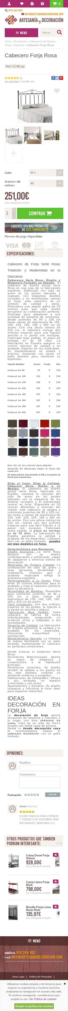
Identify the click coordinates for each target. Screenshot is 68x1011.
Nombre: (25, 762)
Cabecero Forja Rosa (40, 45)
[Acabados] (34, 228)
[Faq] (43, 4)
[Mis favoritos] (22, 4)
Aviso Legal (18, 976)
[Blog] (33, 4)
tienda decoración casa (41, 728)
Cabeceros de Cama (41, 41)
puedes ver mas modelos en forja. (34, 542)
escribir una (28, 81)
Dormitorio (20, 41)
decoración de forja (31, 715)
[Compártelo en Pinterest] (61, 78)
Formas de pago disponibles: (23, 236)
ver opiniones (12, 81)
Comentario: (27, 774)
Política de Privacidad (40, 976)
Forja (8, 45)
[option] (34, 887)
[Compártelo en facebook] (53, 78)
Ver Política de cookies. (43, 998)
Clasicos (19, 45)
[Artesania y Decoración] (34, 20)
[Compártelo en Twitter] (57, 78)
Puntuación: (15, 794)
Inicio (8, 41)
